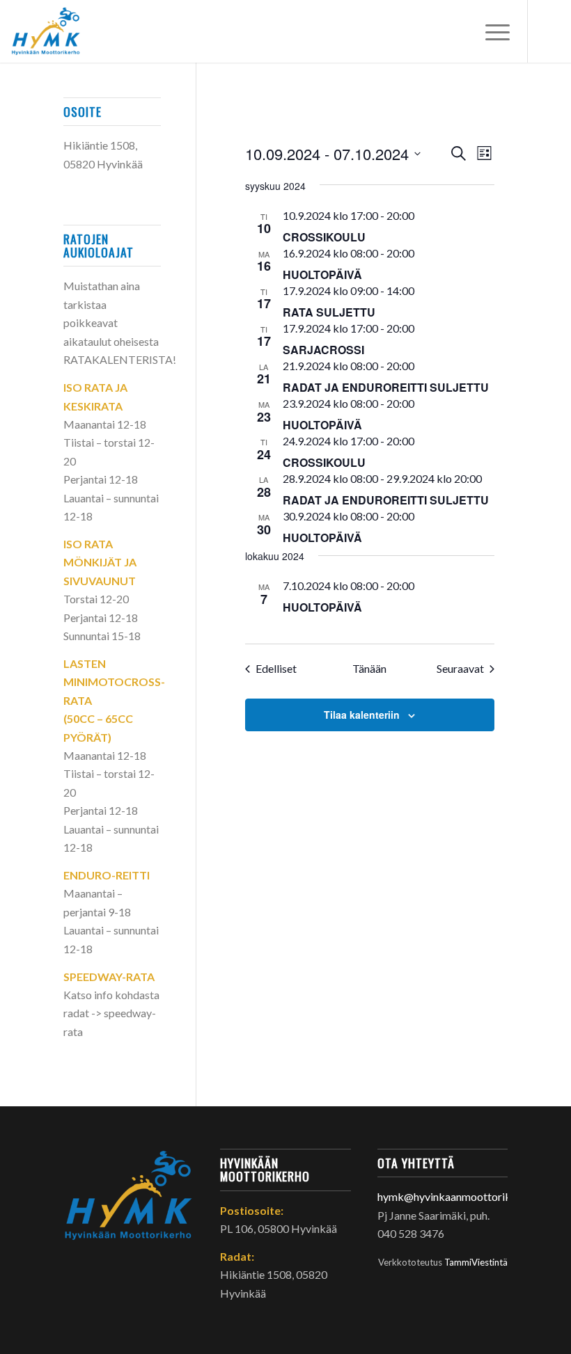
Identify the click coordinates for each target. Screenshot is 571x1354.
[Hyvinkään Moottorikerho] (52, 31)
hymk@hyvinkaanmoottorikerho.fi (459, 1196)
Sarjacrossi (323, 350)
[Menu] (490, 31)
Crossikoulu (324, 237)
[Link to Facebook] (549, 31)
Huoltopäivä (322, 274)
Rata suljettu (329, 312)
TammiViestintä (476, 1262)
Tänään (369, 668)
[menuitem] (490, 31)
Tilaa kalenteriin (362, 715)
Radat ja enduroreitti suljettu (386, 387)
